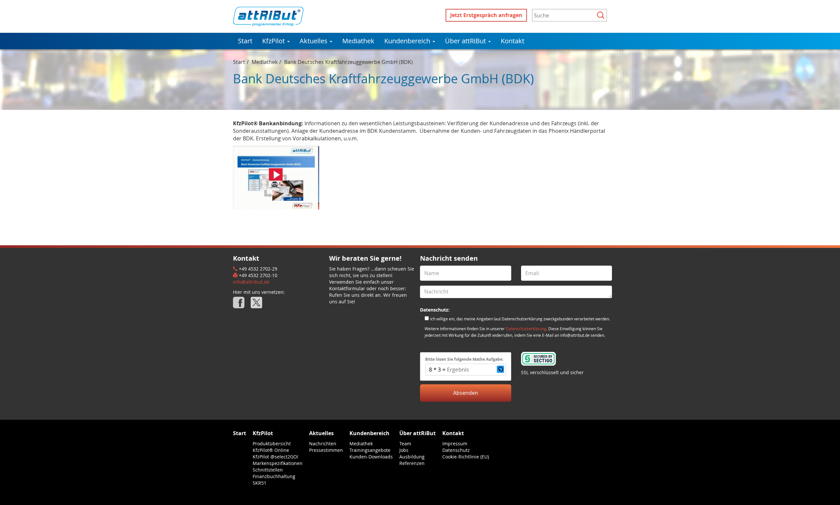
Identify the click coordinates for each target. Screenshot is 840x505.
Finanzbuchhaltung (274, 476)
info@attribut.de (251, 282)
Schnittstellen (268, 470)
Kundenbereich (408, 40)
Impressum (454, 443)
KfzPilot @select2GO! (275, 457)
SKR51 (259, 483)
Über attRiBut (466, 40)
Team (405, 443)
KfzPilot (274, 40)
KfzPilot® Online (271, 450)
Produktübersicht (272, 443)
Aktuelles (314, 40)
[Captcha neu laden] (500, 369)
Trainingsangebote (369, 450)
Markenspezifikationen (278, 463)
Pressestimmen (326, 450)
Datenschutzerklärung (526, 329)
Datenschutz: (435, 310)
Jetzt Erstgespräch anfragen (486, 15)
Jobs (404, 450)
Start (245, 40)
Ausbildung (412, 457)
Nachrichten (322, 443)
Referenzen (412, 463)
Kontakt (512, 40)
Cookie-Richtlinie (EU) (465, 457)
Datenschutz (456, 450)
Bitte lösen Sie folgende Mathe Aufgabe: (464, 359)
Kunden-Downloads (371, 457)
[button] (500, 370)
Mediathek (358, 40)
